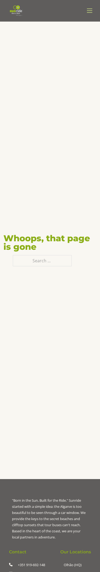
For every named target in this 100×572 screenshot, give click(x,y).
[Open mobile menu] (89, 11)
